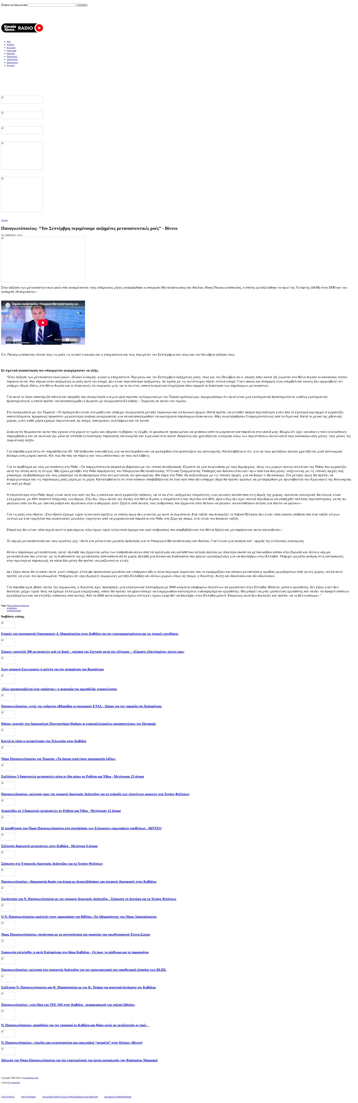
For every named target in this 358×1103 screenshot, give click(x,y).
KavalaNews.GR (30, 1078)
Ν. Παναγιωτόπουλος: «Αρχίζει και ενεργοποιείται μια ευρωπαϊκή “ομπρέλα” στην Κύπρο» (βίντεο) (72, 1042)
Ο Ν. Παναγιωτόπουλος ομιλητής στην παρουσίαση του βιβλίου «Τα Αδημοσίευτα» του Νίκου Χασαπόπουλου (78, 916)
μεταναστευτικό (14, 610)
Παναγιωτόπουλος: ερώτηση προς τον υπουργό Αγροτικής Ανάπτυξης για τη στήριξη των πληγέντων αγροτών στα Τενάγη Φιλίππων (95, 794)
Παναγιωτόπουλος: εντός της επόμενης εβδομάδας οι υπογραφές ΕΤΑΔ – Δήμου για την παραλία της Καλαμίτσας (81, 706)
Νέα (8, 41)
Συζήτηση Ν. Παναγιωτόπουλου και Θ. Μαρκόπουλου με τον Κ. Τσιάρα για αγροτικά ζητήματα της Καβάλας (78, 987)
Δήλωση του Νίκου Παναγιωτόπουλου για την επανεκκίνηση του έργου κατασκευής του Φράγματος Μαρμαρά (79, 1060)
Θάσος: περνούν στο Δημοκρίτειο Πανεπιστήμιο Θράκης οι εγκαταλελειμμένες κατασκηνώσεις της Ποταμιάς (78, 723)
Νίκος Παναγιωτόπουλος (18, 605)
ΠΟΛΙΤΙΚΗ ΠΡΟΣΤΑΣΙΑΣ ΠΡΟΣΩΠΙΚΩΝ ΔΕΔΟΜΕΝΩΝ (70, 1097)
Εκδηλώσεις (12, 62)
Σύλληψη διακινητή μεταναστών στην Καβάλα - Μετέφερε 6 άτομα (49, 846)
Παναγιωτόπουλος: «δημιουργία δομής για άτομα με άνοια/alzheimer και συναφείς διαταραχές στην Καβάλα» (79, 881)
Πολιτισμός (12, 56)
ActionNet (15, 1082)
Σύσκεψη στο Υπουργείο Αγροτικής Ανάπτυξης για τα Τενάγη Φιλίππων (52, 863)
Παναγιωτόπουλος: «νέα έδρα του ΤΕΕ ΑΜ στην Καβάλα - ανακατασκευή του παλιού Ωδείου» (68, 1004)
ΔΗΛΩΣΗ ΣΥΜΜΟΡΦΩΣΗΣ (117, 1097)
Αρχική (4, 220)
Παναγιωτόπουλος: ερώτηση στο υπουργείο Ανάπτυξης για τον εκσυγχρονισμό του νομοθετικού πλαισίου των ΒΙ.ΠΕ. (84, 969)
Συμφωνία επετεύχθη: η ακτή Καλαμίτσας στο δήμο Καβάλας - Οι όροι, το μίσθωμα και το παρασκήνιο (75, 952)
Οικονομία (11, 50)
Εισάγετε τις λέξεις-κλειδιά (14, 5)
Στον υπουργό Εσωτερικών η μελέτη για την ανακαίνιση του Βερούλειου (52, 669)
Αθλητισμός (12, 59)
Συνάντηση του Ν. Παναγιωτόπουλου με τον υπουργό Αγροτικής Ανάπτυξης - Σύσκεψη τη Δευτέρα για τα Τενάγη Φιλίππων (88, 899)
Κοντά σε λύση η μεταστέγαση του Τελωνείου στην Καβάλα (43, 741)
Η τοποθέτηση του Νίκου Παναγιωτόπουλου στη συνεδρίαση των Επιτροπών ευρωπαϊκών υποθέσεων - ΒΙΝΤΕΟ (81, 828)
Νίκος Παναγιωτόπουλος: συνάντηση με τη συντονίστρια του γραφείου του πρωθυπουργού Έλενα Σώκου (75, 934)
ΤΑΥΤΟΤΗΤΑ (7, 1097)
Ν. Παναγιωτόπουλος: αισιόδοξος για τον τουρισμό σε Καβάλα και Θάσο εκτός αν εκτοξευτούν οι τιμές (75, 1025)
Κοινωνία (11, 47)
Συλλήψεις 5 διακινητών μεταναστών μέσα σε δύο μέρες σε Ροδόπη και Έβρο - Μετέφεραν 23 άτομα (72, 776)
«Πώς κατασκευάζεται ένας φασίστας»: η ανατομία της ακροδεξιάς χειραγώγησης (59, 689)
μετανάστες (12, 608)
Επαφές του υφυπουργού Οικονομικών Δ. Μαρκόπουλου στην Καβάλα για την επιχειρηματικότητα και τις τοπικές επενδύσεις (89, 633)
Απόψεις (10, 44)
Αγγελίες (11, 65)
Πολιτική (11, 53)
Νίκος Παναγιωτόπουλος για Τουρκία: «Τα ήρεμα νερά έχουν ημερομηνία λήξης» (58, 759)
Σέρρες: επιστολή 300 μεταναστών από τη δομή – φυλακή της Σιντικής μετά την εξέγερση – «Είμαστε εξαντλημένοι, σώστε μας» (92, 651)
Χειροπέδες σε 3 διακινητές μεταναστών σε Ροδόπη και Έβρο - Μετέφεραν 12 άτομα (61, 810)
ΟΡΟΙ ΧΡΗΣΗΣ (28, 1097)
